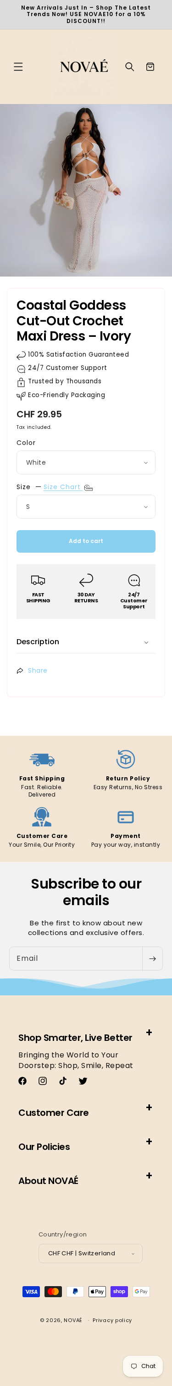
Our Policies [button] (44, 1146)
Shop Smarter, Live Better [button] (75, 1037)
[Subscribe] (152, 958)
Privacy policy (112, 1320)
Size (24, 486)
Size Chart (63, 486)
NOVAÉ (73, 1320)
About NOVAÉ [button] (48, 1180)
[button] (18, 67)
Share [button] (38, 670)
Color (26, 442)
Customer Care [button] (53, 1112)
